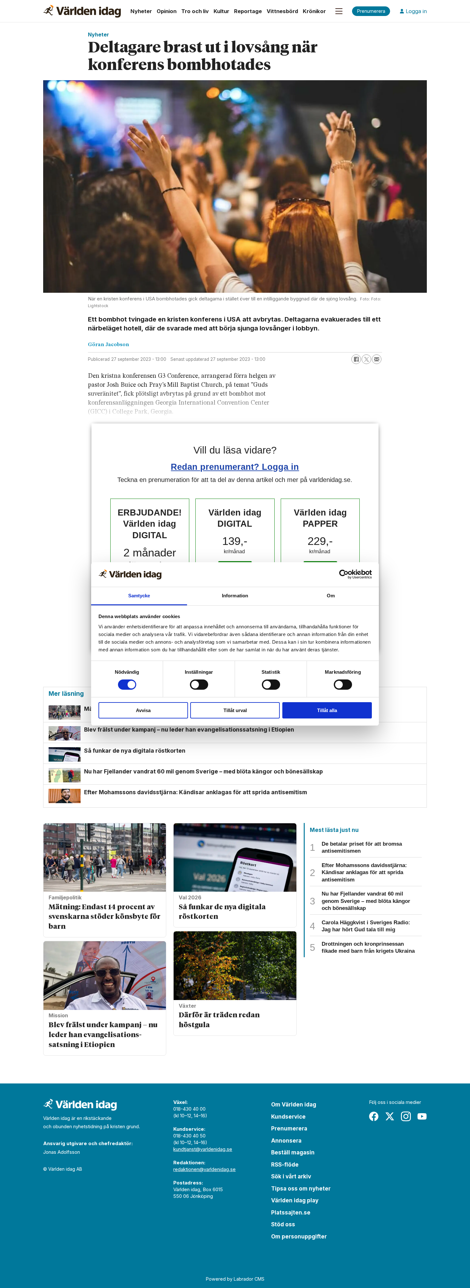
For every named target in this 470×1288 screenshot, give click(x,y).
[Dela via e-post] (376, 359)
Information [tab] (235, 595)
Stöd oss (283, 1224)
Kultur (221, 11)
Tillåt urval (235, 710)
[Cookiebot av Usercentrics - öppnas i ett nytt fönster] (344, 574)
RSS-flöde (285, 1164)
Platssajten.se (290, 1212)
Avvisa (143, 710)
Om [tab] (331, 595)
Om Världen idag (293, 1104)
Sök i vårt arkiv (291, 1176)
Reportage (248, 11)
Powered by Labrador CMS (235, 1279)
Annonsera (286, 1140)
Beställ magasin (293, 1152)
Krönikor (314, 11)
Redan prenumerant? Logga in (235, 467)
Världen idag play (294, 1200)
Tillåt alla (327, 710)
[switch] (199, 684)
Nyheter (141, 11)
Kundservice (288, 1116)
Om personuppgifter (299, 1236)
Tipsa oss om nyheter (301, 1188)
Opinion (166, 11)
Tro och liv (195, 11)
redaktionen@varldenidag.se (204, 1169)
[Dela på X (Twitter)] (366, 359)
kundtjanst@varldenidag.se (202, 1149)
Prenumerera (289, 1128)
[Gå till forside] (82, 11)
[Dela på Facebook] (356, 359)
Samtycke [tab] (139, 595)
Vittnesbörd (282, 11)
